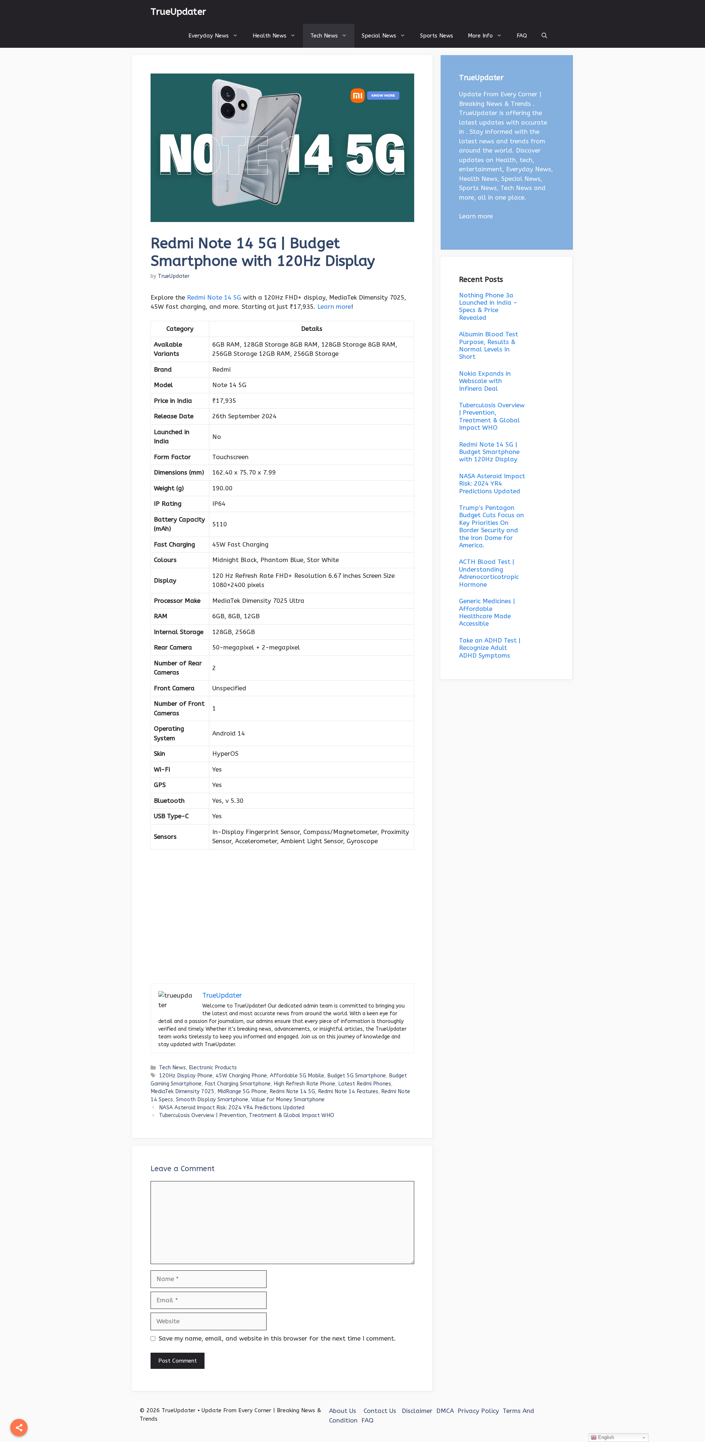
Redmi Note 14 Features (348, 1091)
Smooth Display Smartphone (212, 1099)
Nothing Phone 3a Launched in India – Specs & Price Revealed (488, 306)
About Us (342, 1410)
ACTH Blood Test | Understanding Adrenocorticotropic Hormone (489, 573)
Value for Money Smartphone (288, 1099)
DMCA (445, 1410)
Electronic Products (213, 1067)
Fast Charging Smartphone (238, 1084)
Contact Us (380, 1410)
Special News (379, 35)
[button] (544, 36)
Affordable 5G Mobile (297, 1076)
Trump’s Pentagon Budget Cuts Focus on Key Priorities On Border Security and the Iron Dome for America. (491, 526)
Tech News (324, 35)
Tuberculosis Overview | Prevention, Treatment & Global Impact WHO (246, 1115)
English (605, 1437)
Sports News (436, 35)
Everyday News (208, 35)
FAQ (522, 35)
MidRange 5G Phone (242, 1091)
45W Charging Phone (241, 1076)
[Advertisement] (282, 928)
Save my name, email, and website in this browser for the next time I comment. (277, 1338)
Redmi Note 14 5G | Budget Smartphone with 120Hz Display (489, 452)
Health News (269, 35)
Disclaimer (417, 1410)
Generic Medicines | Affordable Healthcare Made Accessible (487, 612)
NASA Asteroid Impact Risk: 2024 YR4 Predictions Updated (231, 1108)
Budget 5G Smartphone (356, 1076)
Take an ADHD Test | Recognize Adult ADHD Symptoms (489, 648)
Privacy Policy (478, 1410)
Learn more (334, 306)
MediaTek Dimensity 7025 (182, 1091)
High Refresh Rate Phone (304, 1084)
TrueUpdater (178, 11)
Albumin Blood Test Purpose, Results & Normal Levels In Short (488, 345)
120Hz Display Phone (186, 1076)
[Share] (19, 1427)
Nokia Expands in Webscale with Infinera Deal (485, 381)
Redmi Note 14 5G (214, 297)
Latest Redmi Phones (364, 1084)
